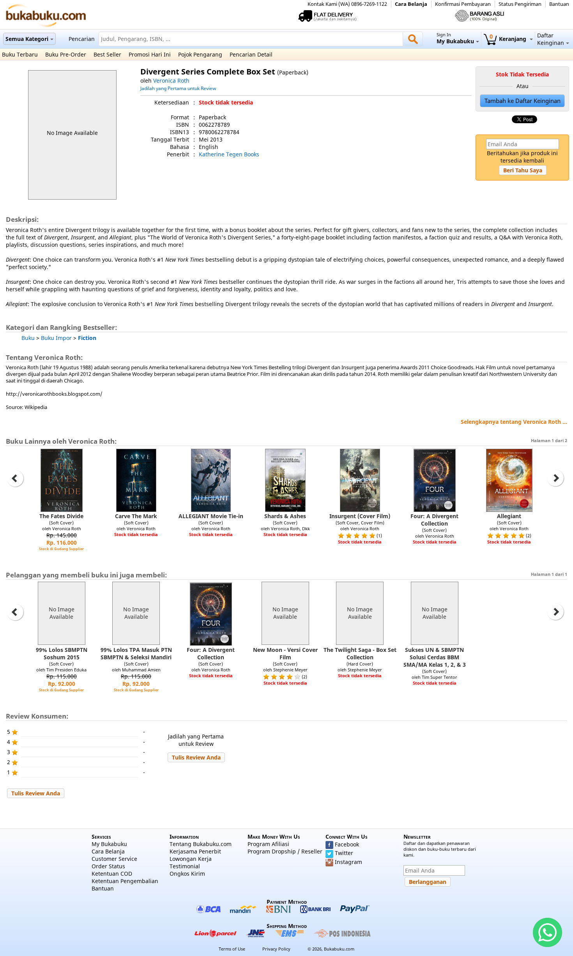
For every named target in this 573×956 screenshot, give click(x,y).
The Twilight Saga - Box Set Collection (360, 653)
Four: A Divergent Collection (434, 519)
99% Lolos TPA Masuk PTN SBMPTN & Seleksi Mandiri (136, 653)
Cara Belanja (411, 4)
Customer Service (114, 858)
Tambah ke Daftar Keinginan (523, 101)
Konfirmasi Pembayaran (463, 4)
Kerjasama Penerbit (195, 851)
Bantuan (559, 4)
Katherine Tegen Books (229, 154)
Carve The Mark (136, 516)
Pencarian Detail (251, 54)
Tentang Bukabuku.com (201, 844)
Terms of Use (232, 949)
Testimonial (185, 866)
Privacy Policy (276, 949)
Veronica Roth (171, 80)
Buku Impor (56, 338)
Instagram (348, 862)
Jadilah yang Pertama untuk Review (178, 88)
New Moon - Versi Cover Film (285, 653)
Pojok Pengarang (200, 54)
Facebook (347, 844)
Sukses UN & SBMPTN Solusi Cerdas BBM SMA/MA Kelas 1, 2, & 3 (434, 657)
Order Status (108, 866)
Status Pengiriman (520, 4)
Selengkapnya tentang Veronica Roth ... (514, 421)
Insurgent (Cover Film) (359, 516)
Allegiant (509, 516)
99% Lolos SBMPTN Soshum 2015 (61, 653)
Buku (28, 338)
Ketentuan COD (112, 873)
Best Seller (107, 54)
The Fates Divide (61, 516)
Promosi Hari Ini (150, 54)
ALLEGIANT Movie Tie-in (211, 516)
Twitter (344, 853)
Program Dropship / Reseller (285, 851)
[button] (522, 170)
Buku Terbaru (20, 54)
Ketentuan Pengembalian (125, 881)
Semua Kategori (26, 38)
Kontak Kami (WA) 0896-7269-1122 (347, 4)
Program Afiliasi (268, 844)
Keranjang (509, 38)
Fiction (87, 338)
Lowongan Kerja (191, 858)
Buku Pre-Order (65, 54)
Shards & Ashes (285, 516)
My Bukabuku (109, 844)
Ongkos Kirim (187, 873)
